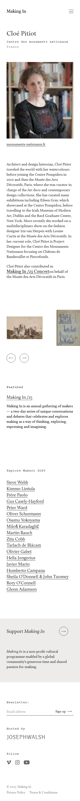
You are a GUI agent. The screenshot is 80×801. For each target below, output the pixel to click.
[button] (11, 358)
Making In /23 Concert (28, 271)
